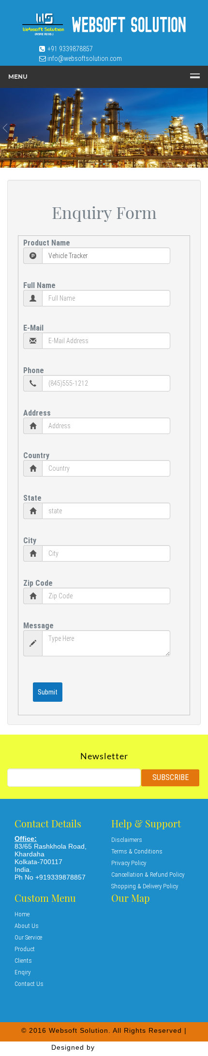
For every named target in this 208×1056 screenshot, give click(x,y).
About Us (27, 925)
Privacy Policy (128, 863)
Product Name (46, 242)
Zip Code (38, 583)
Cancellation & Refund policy (147, 874)
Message (38, 625)
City (29, 540)
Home (22, 914)
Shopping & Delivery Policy (144, 886)
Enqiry (22, 972)
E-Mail (33, 328)
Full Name (39, 285)
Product (25, 949)
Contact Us (29, 983)
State (32, 498)
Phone (33, 370)
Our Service (28, 937)
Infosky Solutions (127, 1047)
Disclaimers (126, 839)
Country (36, 455)
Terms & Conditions (137, 851)
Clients (23, 960)
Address (37, 413)
